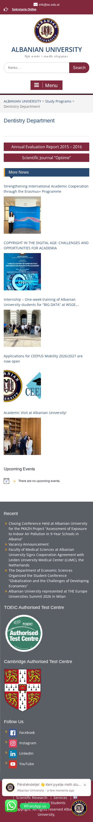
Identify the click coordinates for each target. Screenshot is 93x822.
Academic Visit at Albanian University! (35, 412)
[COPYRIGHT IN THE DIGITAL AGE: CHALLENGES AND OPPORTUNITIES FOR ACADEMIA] (22, 271)
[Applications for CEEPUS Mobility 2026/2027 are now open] (22, 385)
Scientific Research (31, 797)
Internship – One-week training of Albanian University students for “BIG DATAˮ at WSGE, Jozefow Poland (40, 302)
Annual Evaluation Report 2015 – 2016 (46, 146)
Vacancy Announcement (29, 544)
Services (60, 797)
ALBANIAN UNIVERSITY (46, 49)
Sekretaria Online (24, 9)
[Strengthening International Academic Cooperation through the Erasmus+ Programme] (22, 215)
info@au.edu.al (49, 4)
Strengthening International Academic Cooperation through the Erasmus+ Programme (46, 189)
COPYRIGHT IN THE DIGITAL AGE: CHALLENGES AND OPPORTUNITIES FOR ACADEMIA (46, 245)
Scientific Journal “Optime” (46, 157)
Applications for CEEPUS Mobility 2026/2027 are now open (43, 359)
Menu (51, 85)
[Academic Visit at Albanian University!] (22, 436)
